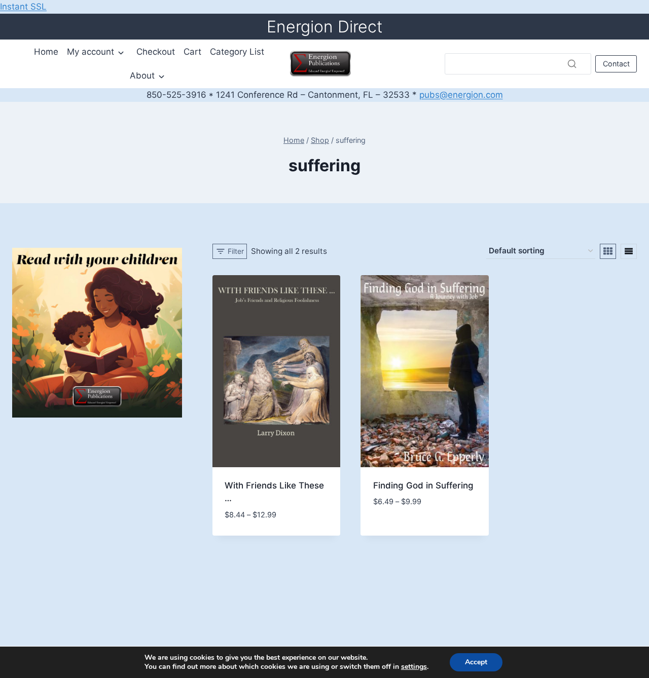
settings (414, 666)
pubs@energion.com (461, 95)
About (142, 75)
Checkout (155, 52)
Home (46, 52)
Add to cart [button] (250, 522)
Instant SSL (23, 7)
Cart (192, 52)
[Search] (572, 63)
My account (90, 52)
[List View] (629, 251)
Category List (237, 52)
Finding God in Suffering (423, 485)
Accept (476, 662)
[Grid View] (608, 251)
